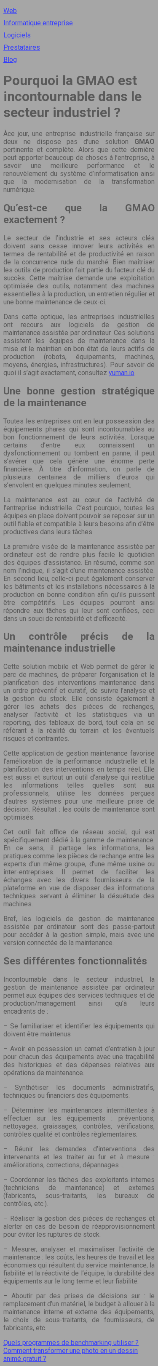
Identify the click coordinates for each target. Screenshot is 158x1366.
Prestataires (21, 47)
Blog (10, 60)
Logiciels (17, 35)
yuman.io (121, 373)
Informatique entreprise (38, 23)
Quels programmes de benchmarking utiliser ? (71, 1343)
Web (10, 11)
